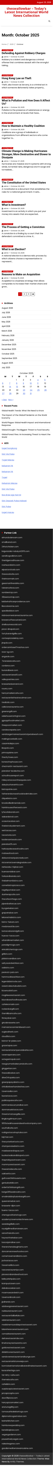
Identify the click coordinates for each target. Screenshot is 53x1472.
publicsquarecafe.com (12, 1100)
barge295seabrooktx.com (13, 1192)
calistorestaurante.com (12, 707)
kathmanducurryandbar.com (15, 1105)
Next (33, 294)
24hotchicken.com (10, 546)
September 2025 (9, 358)
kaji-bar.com (7, 1137)
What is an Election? (14, 249)
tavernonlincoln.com (11, 1297)
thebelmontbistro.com (12, 880)
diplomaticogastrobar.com (14, 1416)
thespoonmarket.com (12, 725)
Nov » (10, 399)
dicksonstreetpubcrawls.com (15, 858)
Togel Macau (8, 460)
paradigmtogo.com (11, 945)
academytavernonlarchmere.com (17, 1219)
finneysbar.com (9, 1018)
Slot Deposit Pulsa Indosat (14, 500)
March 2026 (7, 331)
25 (38, 390)
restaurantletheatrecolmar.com (16, 697)
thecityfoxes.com (10, 757)
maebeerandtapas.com (13, 1150)
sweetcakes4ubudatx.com (14, 986)
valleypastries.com (10, 679)
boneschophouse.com (12, 762)
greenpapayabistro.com (13, 1082)
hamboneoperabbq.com (13, 1425)
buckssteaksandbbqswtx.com (15, 1155)
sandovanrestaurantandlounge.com (18, 1356)
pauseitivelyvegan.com (12, 1439)
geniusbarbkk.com (10, 1183)
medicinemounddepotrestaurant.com (19, 1324)
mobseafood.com (10, 853)
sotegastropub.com (11, 1059)
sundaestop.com (9, 592)
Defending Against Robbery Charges (23, 53)
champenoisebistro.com (13, 1146)
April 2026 (6, 326)
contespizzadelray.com (12, 638)
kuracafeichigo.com (11, 1370)
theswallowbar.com (11, 1073)
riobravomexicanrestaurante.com (17, 615)
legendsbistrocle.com (12, 981)
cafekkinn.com (8, 1384)
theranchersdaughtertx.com (15, 1247)
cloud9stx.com (8, 1036)
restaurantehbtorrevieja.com (15, 1361)
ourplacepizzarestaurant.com (15, 1388)
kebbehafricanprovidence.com (16, 601)
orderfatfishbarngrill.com (13, 1187)
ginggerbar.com (9, 1068)
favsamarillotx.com (10, 1265)
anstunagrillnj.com (10, 1407)
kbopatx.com (8, 748)
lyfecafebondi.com (10, 812)
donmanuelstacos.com (12, 1109)
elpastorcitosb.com (11, 569)
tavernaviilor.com (9, 1091)
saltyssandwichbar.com (12, 963)
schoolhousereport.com (13, 775)
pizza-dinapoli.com (10, 629)
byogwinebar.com (10, 908)
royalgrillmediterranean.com (15, 1228)
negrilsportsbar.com (11, 890)
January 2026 (8, 340)
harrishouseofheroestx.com (14, 807)
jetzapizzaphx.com (10, 1393)
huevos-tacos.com (10, 935)
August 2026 (7, 308)
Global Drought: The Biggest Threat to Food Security (26, 430)
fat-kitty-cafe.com (10, 1375)
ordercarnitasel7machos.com (15, 647)
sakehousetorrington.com (13, 716)
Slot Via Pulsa (8, 454)
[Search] (49, 21)
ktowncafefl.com (9, 990)
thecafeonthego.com (12, 899)
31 (31, 393)
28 (10, 393)
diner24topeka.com (11, 1077)
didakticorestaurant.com (13, 1352)
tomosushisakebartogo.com (15, 1411)
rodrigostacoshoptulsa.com (14, 1132)
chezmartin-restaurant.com (15, 766)
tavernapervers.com (11, 1054)
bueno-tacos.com (10, 1210)
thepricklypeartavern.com (13, 1160)
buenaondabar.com (11, 871)
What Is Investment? (14, 204)
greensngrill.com (9, 711)
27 (3, 393)
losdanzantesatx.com (12, 839)
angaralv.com (8, 656)
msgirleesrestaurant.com (13, 995)
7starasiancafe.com (11, 661)
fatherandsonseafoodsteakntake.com (19, 793)
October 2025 (8, 354)
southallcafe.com (10, 1128)
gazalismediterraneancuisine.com (17, 1448)
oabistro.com (8, 967)
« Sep (4, 399)
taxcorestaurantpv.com (13, 1269)
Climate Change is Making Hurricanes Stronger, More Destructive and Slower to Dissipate (26, 154)
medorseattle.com (10, 926)
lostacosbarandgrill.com (13, 931)
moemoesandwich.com (12, 1292)
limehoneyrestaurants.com (14, 1343)
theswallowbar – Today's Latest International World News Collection (26, 12)
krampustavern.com (11, 1283)
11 (37, 383)
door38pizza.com (10, 1398)
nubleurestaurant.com (12, 1311)
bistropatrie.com (9, 789)
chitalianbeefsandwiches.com (15, 1086)
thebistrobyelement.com (13, 826)
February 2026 (8, 335)
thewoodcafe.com (10, 574)
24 (31, 390)
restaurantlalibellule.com (13, 1315)
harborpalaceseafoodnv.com (15, 848)
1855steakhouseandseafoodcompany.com (22, 1123)
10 (31, 383)
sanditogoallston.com (12, 556)
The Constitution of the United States (24, 182)
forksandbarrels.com (11, 876)
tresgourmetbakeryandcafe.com (17, 1064)
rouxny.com (7, 688)
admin (6, 57)
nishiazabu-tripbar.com (12, 867)
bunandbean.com (10, 670)
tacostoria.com (9, 835)
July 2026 (6, 312)
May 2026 (6, 321)
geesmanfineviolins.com (13, 583)
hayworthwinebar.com (12, 1237)
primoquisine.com (10, 752)
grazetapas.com (9, 1045)
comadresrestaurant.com (14, 1333)
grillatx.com (7, 954)
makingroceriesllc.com (12, 739)
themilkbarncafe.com (11, 1013)
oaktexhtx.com (8, 1173)
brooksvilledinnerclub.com (13, 803)
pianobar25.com (9, 844)
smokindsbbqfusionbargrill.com (16, 1196)
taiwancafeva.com (10, 588)
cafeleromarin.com (10, 1004)
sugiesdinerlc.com (10, 1031)
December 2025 (9, 344)
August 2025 (7, 363)
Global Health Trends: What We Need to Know (23, 410)
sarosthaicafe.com (10, 1233)
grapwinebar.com (10, 912)
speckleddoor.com (10, 610)
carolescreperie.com (11, 729)
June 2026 (6, 317)
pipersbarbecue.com (11, 903)
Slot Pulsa (6, 506)
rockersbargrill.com (10, 1009)
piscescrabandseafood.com (15, 1274)
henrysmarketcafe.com (12, 693)
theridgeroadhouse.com (13, 560)
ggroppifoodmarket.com (13, 720)
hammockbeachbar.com (13, 977)
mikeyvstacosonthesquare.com (16, 780)
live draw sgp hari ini (11, 495)
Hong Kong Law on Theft (16, 78)
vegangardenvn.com (11, 1434)
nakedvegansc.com (11, 1443)
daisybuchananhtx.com (12, 784)
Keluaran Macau (9, 483)
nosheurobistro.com (11, 565)
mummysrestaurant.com (13, 1164)
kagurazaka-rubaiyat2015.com (16, 551)
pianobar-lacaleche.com (13, 771)
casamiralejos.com (10, 743)
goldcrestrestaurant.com (13, 1347)
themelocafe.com (10, 1379)
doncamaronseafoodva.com (15, 1251)
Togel (4, 477)
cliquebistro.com (9, 798)
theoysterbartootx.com (13, 1141)
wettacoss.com (9, 830)
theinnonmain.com (10, 578)
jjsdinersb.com (8, 1302)
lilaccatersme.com (10, 606)
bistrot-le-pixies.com (11, 1041)
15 (17, 386)
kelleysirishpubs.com (11, 1279)
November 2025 (9, 349)
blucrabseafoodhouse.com (14, 999)
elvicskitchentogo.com (12, 949)
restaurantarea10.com (12, 674)
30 (24, 393)
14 (10, 386)
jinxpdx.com (7, 643)
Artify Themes (17, 1461)
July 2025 (6, 367)
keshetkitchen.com (10, 1421)
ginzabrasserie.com (11, 1022)
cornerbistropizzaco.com (13, 885)
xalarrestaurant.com (11, 1320)
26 (45, 390)
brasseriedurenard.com (12, 684)
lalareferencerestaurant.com (15, 1329)
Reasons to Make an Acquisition (21, 274)
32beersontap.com (10, 597)
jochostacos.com (10, 1260)
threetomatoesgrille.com (13, 1114)
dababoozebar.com (11, 1288)
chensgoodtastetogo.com (14, 1215)
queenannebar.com (11, 1201)
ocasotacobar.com (11, 821)
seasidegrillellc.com (11, 1224)
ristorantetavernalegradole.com (16, 862)
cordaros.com (8, 665)
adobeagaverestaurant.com (15, 1306)
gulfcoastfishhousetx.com (14, 1178)
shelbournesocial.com (12, 624)
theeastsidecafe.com (12, 1169)
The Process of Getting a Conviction (23, 227)
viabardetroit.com (10, 816)
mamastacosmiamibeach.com (16, 1027)
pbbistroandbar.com (11, 958)
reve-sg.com (8, 652)
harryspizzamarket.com (12, 1402)
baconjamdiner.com (11, 1242)
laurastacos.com (9, 1096)
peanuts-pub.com (10, 972)
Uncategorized (7, 50)
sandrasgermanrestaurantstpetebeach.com (22, 734)
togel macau (8, 512)
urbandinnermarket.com (13, 940)
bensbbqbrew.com (10, 1430)
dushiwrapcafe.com (11, 894)
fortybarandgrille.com (12, 633)
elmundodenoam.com (12, 537)
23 (24, 390)
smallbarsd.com (9, 542)
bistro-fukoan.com (10, 922)
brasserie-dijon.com (11, 1205)
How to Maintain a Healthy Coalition (23, 125)
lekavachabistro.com (11, 917)
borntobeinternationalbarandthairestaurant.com (24, 1366)
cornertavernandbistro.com (14, 1256)
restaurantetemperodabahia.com (17, 1050)
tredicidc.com (8, 702)
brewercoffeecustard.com (14, 620)
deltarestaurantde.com (12, 1338)
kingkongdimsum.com (12, 1118)
